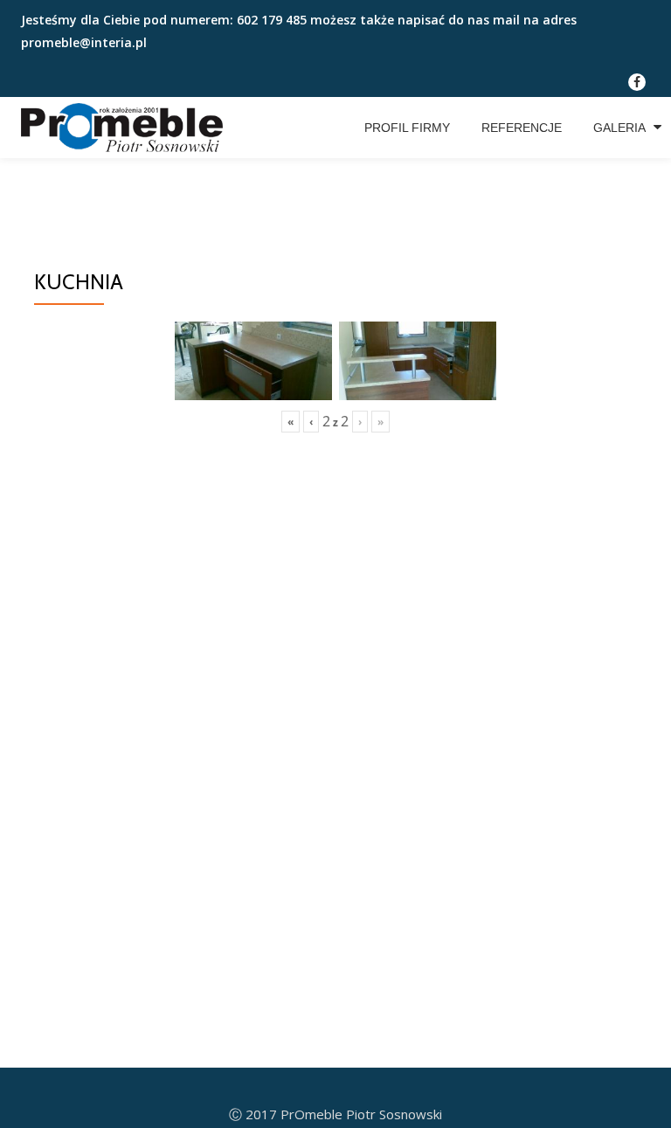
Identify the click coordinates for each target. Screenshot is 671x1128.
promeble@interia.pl (84, 42)
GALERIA (619, 128)
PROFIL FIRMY (407, 128)
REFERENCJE (521, 128)
